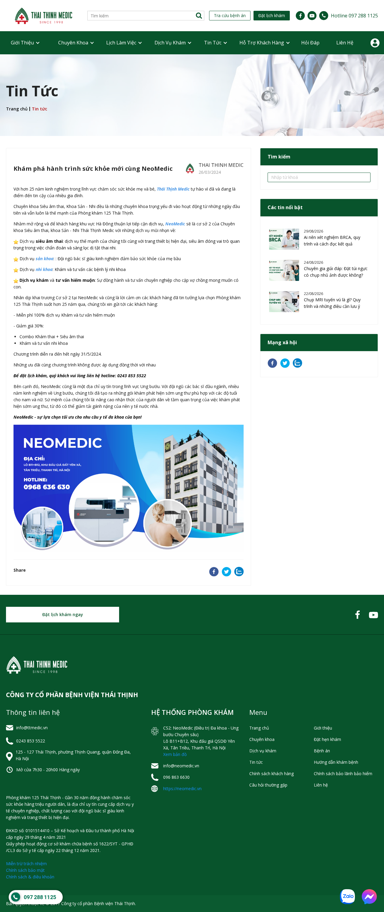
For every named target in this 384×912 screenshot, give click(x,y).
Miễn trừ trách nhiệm (26, 863)
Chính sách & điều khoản (30, 877)
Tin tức (212, 42)
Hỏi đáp (310, 42)
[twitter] (226, 572)
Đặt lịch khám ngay (62, 614)
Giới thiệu (22, 42)
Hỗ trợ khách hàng (261, 42)
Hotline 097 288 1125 (354, 15)
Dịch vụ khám (170, 42)
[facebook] (214, 572)
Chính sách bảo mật (25, 870)
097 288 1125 (40, 897)
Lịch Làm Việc (121, 42)
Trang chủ (17, 109)
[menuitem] (22, 43)
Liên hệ (344, 42)
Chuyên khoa (73, 42)
